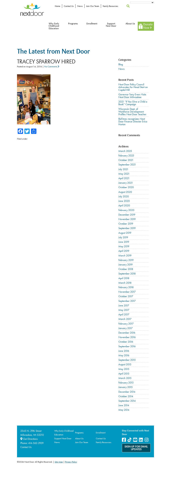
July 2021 (123, 169)
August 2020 (125, 192)
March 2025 (125, 151)
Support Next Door (111, 25)
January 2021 (125, 182)
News (80, 6)
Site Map (59, 461)
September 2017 (127, 301)
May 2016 (123, 355)
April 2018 (123, 278)
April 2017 (123, 314)
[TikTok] (130, 440)
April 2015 (123, 373)
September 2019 (127, 228)
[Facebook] (124, 440)
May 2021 (124, 173)
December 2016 (126, 332)
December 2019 (126, 214)
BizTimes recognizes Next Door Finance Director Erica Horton (132, 121)
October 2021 (125, 160)
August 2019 (124, 233)
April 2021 (124, 178)
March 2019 (124, 255)
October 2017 (125, 296)
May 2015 (123, 369)
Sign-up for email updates (136, 448)
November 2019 (127, 219)
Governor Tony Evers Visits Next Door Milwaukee (132, 96)
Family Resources (110, 6)
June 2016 (123, 351)
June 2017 (123, 305)
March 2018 (124, 282)
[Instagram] (147, 440)
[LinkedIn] (141, 440)
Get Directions (30, 439)
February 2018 (126, 287)
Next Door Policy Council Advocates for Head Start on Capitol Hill (133, 87)
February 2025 (126, 155)
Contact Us (69, 6)
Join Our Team (92, 6)
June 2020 (124, 201)
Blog (120, 64)
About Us (130, 24)
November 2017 (127, 292)
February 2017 (126, 323)
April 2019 (123, 251)
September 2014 (127, 401)
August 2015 (124, 364)
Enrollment (92, 24)
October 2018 (125, 269)
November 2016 (127, 337)
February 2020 (126, 210)
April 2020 (124, 205)
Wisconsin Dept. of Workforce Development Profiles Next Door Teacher (132, 111)
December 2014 (126, 392)
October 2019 (125, 223)
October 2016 (125, 341)
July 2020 (123, 196)
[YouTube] (135, 440)
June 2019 (123, 242)
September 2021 (127, 164)
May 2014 (123, 410)
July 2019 (123, 237)
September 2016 (127, 346)
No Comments (51, 66)
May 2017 (123, 310)
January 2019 (125, 264)
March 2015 (124, 378)
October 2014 (125, 396)
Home (57, 6)
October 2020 (126, 187)
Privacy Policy (71, 461)
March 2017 (124, 319)
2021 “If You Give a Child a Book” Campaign (132, 103)
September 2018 (127, 273)
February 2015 (126, 382)
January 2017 (125, 328)
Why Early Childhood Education (54, 26)
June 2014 (123, 405)
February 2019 (126, 260)
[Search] (128, 6)
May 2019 (123, 246)
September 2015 (127, 360)
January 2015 (125, 387)
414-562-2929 (36, 443)
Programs (73, 24)
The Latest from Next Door (53, 52)
